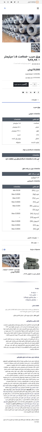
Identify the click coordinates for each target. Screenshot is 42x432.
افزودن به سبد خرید (19, 84)
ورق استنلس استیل (25, 406)
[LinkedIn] (4, 2)
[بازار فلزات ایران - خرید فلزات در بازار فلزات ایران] (33, 2)
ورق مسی (33, 397)
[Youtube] (11, 2)
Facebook (38, 92)
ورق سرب (27, 77)
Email (23, 92)
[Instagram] (8, 2)
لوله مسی (18, 395)
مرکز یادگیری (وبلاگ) (30, 297)
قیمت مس (29, 395)
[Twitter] (14, 2)
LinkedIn (30, 92)
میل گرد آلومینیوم (29, 393)
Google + (27, 92)
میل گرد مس (27, 397)
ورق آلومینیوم (9, 391)
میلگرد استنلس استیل (13, 406)
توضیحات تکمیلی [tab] (32, 238)
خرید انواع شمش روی (15, 387)
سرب (31, 77)
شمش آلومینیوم (19, 389)
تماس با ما (33, 295)
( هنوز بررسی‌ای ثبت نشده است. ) (22, 63)
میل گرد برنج (33, 404)
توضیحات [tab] (34, 100)
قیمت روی (5, 385)
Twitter (34, 92)
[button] (5, 249)
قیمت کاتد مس (11, 395)
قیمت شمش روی (34, 387)
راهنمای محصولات (30, 300)
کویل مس (20, 397)
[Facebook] (18, 2)
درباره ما (33, 293)
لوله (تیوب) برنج (25, 404)
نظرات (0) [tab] (34, 243)
